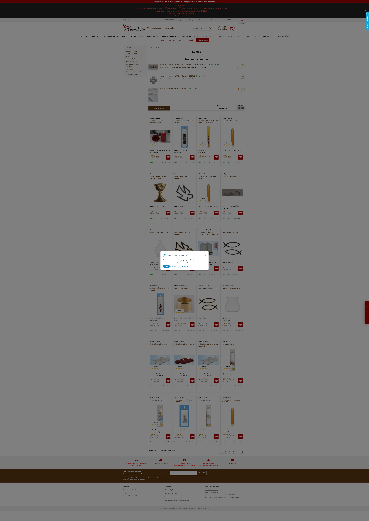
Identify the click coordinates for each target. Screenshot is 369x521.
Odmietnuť (185, 266)
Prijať (166, 266)
